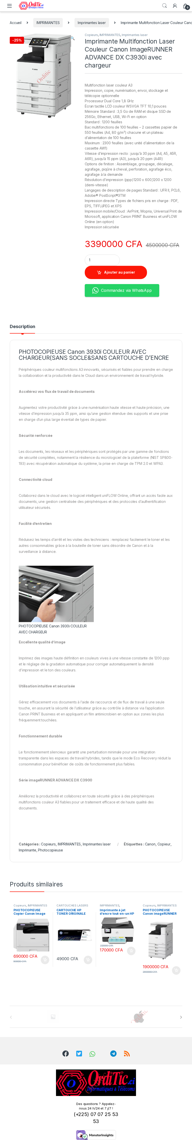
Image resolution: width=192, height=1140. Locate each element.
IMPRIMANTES (48, 23)
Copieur (164, 844)
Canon (150, 844)
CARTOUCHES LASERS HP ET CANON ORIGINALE (73, 907)
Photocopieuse (50, 850)
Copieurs (91, 35)
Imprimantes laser (92, 23)
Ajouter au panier (119, 272)
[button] (72, 38)
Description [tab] (22, 326)
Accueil (16, 23)
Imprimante (27, 850)
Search (164, 6)
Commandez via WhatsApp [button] (126, 290)
